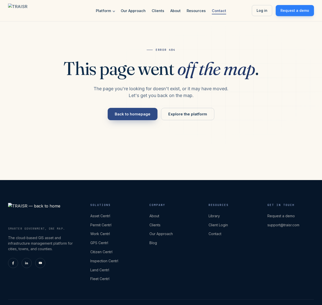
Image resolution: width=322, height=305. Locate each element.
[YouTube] (40, 263)
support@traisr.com (283, 225)
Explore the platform (187, 114)
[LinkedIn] (27, 263)
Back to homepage (132, 114)
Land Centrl (99, 270)
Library (214, 216)
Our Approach (133, 11)
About (175, 11)
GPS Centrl (99, 243)
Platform (103, 11)
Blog (153, 243)
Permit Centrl (100, 225)
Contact (219, 11)
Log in (262, 10)
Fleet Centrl (99, 279)
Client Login (218, 225)
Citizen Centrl (101, 252)
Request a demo (294, 10)
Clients (158, 11)
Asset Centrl (100, 216)
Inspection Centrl (104, 261)
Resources (196, 11)
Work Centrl (100, 234)
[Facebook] (13, 263)
